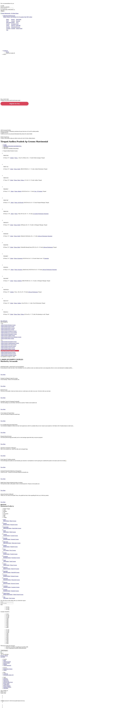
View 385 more (4, 320)
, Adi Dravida (20, 202)
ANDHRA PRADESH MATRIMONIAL (12, 146)
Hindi (7, 21)
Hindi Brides (6, 532)
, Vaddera (19, 303)
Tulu (7, 30)
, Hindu (11, 169)
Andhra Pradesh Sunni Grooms (7, 326)
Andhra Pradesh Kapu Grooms (7, 329)
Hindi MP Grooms (15, 572)
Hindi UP (13, 25)
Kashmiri (13, 28)
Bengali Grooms (14, 524)
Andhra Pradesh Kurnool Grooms (8, 352)
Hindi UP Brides (6, 568)
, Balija (18, 247)
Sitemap (5, 664)
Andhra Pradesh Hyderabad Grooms (9, 341)
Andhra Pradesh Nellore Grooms (8, 349)
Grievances (5, 688)
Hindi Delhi (18, 19)
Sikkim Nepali (19, 28)
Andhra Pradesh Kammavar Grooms (9, 331)
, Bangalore (46, 213)
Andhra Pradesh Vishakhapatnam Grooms (10, 343)
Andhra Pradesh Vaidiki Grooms (8, 335)
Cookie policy (6, 684)
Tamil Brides (6, 561)
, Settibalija (19, 280)
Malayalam (8, 22)
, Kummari (19, 269)
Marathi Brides (6, 546)
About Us (5, 678)
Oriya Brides (6, 550)
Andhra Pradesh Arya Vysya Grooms (9, 332)
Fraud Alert (5, 679)
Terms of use (6, 680)
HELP (4, 54)
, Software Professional (42, 236)
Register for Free (14, 103)
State (25, 17)
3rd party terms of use (8, 682)
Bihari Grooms (13, 521)
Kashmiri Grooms (15, 590)
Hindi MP (18, 25)
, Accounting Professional (38, 213)
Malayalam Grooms (16, 543)
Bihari (7, 19)
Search (2, 11)
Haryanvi (18, 27)
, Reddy (18, 169)
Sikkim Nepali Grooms (18, 594)
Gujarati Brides (6, 535)
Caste (11, 17)
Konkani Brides (6, 576)
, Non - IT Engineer (38, 191)
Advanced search (7, 661)
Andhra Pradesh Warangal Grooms (8, 353)
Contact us (5, 673)
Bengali (13, 19)
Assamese (8, 28)
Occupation (21, 17)
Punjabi (7, 24)
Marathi (13, 22)
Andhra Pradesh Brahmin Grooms (8, 325)
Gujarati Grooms (14, 535)
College (30, 17)
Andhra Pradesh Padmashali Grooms (9, 334)
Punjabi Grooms (13, 554)
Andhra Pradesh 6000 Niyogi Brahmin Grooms (11, 337)
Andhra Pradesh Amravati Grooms (8, 346)
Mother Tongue (6, 17)
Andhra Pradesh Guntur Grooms (8, 347)
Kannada (18, 21)
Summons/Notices (7, 687)
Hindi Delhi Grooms (16, 528)
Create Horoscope (7, 665)
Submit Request (4, 650)
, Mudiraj (19, 191)
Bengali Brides (6, 524)
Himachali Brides (7, 579)
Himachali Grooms (16, 579)
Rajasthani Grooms (16, 557)
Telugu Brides (6, 565)
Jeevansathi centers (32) (8, 674)
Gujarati (13, 21)
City (18, 17)
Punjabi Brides (6, 554)
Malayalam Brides (7, 543)
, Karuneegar (19, 258)
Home (4, 660)
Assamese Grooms (15, 587)
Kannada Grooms (15, 539)
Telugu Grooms (13, 565)
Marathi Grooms (14, 546)
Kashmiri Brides (6, 590)
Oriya (17, 22)
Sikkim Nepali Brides (8, 594)
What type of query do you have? (8, 645)
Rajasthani (13, 24)
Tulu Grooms (12, 598)
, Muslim (12, 157)
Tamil (17, 24)
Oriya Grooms (13, 550)
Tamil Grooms (13, 561)
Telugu (7, 25)
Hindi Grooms (13, 532)
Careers (5, 670)
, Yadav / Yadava (20, 180)
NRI (28, 17)
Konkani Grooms (14, 576)
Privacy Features (6, 685)
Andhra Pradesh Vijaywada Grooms (8, 344)
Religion (15, 17)
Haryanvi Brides (6, 583)
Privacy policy (6, 683)
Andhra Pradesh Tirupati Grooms (8, 350)
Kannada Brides (6, 539)
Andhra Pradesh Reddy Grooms (8, 328)
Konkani (8, 27)
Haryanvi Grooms (15, 583)
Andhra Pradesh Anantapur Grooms (8, 355)
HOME (5, 144)
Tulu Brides (5, 598)
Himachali (13, 27)
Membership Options (7, 668)
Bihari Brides (6, 521)
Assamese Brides (7, 587)
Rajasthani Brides (7, 557)
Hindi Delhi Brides (7, 528)
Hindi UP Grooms (15, 568)
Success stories (6, 662)
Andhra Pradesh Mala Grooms (7, 338)
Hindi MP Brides (7, 572)
